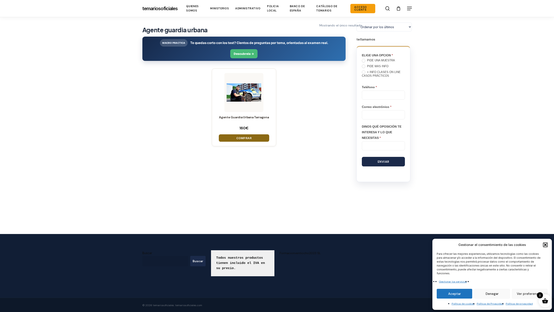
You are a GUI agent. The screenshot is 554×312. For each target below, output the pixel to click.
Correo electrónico (376, 107)
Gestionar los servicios (453, 281)
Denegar (492, 294)
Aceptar (454, 294)
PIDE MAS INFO (377, 66)
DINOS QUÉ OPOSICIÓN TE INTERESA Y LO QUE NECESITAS (381, 132)
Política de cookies (463, 304)
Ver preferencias (530, 294)
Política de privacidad (519, 304)
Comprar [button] (244, 138)
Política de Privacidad (490, 304)
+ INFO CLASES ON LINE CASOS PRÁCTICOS (381, 73)
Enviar (383, 162)
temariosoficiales (160, 8)
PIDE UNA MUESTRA (380, 60)
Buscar (147, 253)
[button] (545, 245)
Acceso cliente (360, 8)
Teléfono (369, 87)
